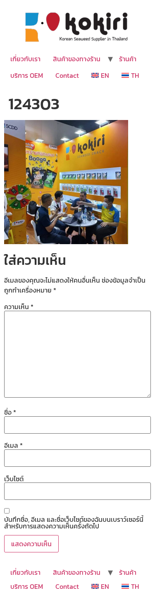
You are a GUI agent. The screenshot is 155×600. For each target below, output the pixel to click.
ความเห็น (18, 306)
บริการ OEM (26, 75)
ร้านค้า (127, 59)
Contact (67, 75)
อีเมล (13, 445)
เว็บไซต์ (14, 478)
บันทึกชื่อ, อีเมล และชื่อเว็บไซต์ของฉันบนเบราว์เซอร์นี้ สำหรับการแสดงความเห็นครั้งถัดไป (73, 522)
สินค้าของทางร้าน (76, 59)
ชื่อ (10, 412)
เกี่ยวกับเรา (25, 59)
